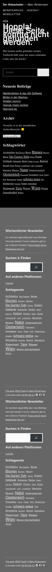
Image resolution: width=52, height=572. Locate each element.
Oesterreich (11, 174)
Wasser (26, 188)
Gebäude (7, 161)
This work (9, 390)
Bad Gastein (20, 152)
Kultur (12, 166)
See (42, 179)
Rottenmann (11, 179)
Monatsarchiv (13, 10)
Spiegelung (32, 183)
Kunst (18, 165)
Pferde (41, 175)
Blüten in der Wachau (15, 97)
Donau (32, 157)
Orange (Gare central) (15, 105)
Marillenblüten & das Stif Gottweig (22, 93)
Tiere (18, 188)
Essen (38, 156)
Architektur (9, 152)
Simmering (8, 183)
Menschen (7, 170)
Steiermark (9, 188)
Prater (46, 174)
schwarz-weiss (31, 179)
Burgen (46, 152)
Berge (28, 152)
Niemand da (10, 109)
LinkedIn (9, 283)
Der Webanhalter (13, 4)
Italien (30, 161)
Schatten (19, 179)
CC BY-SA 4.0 (28, 394)
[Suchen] (36, 267)
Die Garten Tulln (19, 157)
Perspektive (34, 174)
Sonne (24, 183)
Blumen (37, 152)
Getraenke (17, 161)
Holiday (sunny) (12, 101)
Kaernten (36, 161)
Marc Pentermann (37, 390)
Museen (15, 170)
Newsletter (12, 14)
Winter (20, 192)
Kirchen (6, 165)
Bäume (6, 156)
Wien (35, 187)
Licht (32, 165)
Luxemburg (39, 165)
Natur (24, 169)
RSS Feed (20, 390)
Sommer (17, 183)
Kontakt (33, 10)
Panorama (24, 174)
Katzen (44, 161)
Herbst (25, 161)
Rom (4, 179)
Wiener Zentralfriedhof (28, 349)
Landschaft (25, 165)
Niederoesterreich (36, 170)
